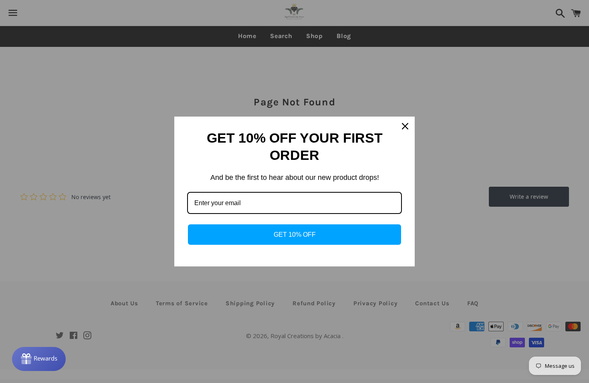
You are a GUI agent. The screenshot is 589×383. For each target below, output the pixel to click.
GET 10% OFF (295, 234)
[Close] (405, 126)
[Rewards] (39, 359)
